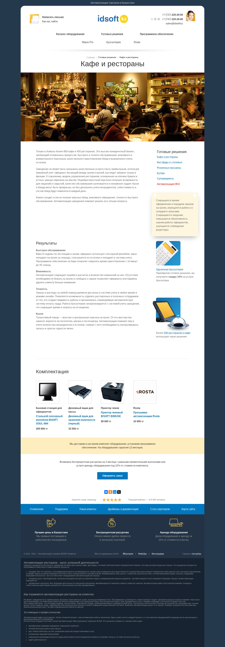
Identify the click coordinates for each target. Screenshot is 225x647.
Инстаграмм (158, 553)
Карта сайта (188, 509)
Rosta (137, 42)
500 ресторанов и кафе (177, 333)
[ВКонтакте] (106, 492)
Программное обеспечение (156, 34)
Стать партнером (160, 509)
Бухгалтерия (113, 42)
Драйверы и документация (123, 509)
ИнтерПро (196, 554)
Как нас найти (50, 21)
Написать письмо (53, 17)
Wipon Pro (87, 42)
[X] (119, 492)
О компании (36, 509)
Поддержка (61, 509)
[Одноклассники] (110, 492)
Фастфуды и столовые (169, 162)
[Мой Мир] (114, 492)
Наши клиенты (88, 509)
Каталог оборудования (70, 34)
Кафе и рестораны (167, 157)
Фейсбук (142, 553)
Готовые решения (112, 34)
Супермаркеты (165, 178)
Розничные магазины (169, 167)
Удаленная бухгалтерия (169, 269)
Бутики (161, 173)
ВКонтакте (128, 553)
